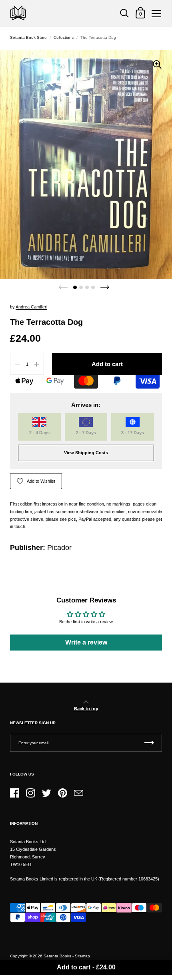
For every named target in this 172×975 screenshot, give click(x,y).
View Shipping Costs (86, 452)
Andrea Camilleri (31, 306)
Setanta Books (57, 956)
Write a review (86, 642)
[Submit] (149, 743)
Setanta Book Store (28, 37)
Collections (64, 37)
